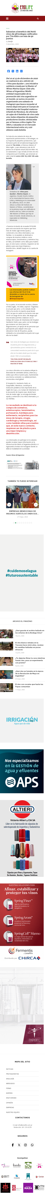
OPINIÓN (9, 1103)
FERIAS (8, 1088)
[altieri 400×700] (22, 801)
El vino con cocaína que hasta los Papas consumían (29, 685)
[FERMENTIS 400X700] (22, 885)
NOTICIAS (9, 1069)
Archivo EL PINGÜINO (22, 621)
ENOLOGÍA (10, 1079)
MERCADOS (10, 1083)
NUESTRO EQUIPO (13, 1112)
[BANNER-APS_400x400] (22, 751)
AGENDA (9, 1093)
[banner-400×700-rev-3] (22, 968)
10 (31, 522)
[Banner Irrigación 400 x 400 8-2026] (22, 700)
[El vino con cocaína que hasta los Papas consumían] (6, 687)
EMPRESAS (10, 1107)
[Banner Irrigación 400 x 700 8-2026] (22, 536)
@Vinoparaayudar (17, 298)
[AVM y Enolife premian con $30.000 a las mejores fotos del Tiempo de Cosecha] (22, 497)
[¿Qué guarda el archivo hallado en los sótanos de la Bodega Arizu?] (6, 633)
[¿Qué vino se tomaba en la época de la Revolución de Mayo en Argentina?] (6, 674)
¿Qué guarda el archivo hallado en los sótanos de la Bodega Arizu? (29, 632)
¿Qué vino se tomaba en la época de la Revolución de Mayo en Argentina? (29, 673)
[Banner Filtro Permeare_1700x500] (22, 461)
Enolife (10, 41)
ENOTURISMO (11, 1098)
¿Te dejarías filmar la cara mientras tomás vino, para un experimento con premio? (30, 660)
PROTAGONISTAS (12, 1074)
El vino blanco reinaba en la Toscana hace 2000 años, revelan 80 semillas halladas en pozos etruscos (29, 646)
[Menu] (7, 18)
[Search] (38, 18)
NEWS (7, 28)
